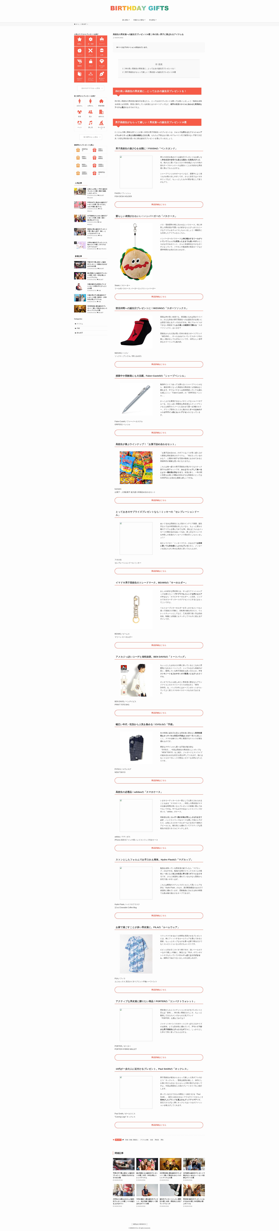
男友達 (157, 1140)
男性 (162, 1140)
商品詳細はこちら (158, 204)
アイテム (80, 324)
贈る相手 (118, 1140)
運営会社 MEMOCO (139, 1224)
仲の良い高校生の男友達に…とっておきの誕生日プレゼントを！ (150, 68)
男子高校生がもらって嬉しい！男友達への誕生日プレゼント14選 (150, 72)
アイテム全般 (144, 1140)
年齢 (78, 328)
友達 (151, 1140)
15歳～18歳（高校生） (132, 1140)
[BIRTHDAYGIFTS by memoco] (139, 9)
